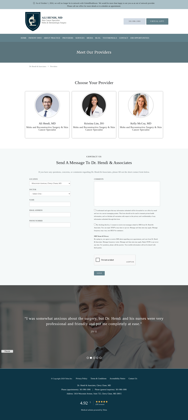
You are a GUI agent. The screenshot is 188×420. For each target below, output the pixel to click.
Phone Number (36, 221)
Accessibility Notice (117, 379)
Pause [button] (7, 351)
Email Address (36, 210)
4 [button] (97, 358)
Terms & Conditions (98, 379)
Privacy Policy (81, 379)
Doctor (32, 190)
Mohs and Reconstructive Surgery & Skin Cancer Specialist (47, 128)
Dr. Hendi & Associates (37, 66)
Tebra (105, 410)
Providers (53, 66)
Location (33, 179)
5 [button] (100, 358)
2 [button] (91, 358)
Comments (98, 179)
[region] (94, 324)
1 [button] (87, 358)
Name (31, 200)
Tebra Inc (68, 379)
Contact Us (133, 379)
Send (99, 273)
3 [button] (94, 358)
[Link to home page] (39, 21)
